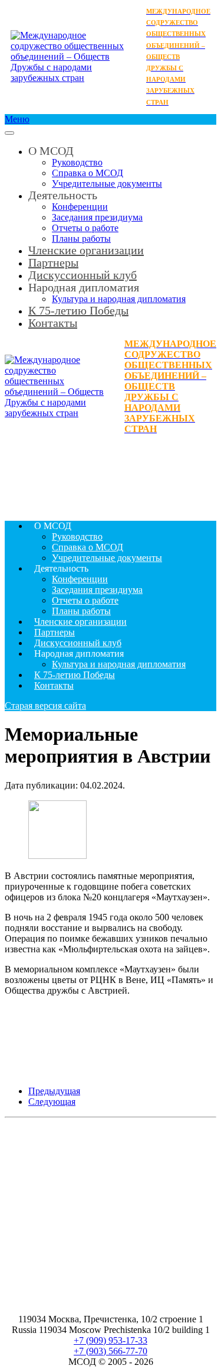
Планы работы (81, 611)
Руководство (77, 162)
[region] (110, 472)
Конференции (80, 207)
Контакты (52, 322)
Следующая (51, 1102)
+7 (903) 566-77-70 (110, 1351)
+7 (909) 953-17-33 (110, 1340)
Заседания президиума (97, 217)
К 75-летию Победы (78, 310)
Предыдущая (54, 1091)
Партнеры (54, 632)
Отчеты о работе (85, 228)
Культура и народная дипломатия (119, 664)
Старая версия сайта (45, 705)
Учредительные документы (107, 184)
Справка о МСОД (87, 173)
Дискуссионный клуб (77, 643)
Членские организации (86, 250)
